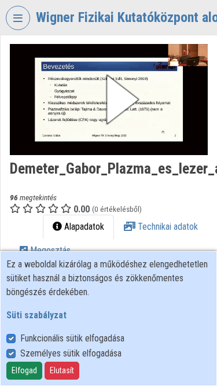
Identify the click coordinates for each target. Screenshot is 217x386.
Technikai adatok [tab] (166, 226)
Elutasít (62, 370)
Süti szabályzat (36, 315)
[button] (109, 99)
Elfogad (24, 370)
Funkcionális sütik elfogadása (72, 338)
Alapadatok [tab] (83, 226)
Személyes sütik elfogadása (71, 353)
